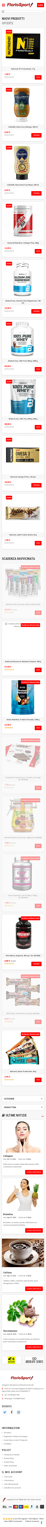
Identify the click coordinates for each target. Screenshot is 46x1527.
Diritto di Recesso (10, 1466)
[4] (11, 77)
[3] (9, 77)
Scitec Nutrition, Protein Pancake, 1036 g (23, 720)
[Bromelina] (23, 1194)
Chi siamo (7, 1433)
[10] (14, 1519)
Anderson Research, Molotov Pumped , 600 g (23, 661)
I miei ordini (8, 1477)
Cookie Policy (9, 1462)
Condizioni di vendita (11, 1455)
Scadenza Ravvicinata (18, 559)
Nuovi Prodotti (13, 19)
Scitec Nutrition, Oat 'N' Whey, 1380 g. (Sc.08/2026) (23, 896)
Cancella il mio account (12, 1488)
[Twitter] (5, 1412)
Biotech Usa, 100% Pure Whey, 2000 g (23, 361)
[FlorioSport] (20, 5)
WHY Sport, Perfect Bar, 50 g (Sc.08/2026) (23, 1013)
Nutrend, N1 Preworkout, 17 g (23, 69)
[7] (10, 1519)
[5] (13, 77)
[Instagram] (18, 1412)
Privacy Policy (9, 1458)
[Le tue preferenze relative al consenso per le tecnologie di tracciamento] (41, 1522)
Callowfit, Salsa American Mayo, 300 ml (23, 185)
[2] (7, 77)
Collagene (8, 1156)
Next (44, 1360)
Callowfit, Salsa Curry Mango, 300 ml (23, 127)
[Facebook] (11, 1412)
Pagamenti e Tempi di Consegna (15, 1436)
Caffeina (7, 1272)
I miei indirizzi (9, 1480)
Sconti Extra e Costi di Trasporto (15, 1440)
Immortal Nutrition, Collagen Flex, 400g (23, 243)
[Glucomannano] (23, 1311)
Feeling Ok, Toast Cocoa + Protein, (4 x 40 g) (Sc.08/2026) (23, 778)
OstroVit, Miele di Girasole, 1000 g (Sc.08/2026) (23, 838)
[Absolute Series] (34, 1360)
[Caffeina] (23, 1253)
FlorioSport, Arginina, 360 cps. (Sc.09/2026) (23, 956)
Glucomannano (10, 1331)
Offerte (7, 23)
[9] (12, 1519)
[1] (5, 77)
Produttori (10, 1107)
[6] (9, 1519)
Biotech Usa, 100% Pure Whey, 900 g (23, 419)
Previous (2, 1360)
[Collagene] (23, 1136)
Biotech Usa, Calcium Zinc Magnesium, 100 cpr (23, 302)
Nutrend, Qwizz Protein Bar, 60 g (23, 1071)
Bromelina (8, 1214)
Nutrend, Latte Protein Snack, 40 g (23, 535)
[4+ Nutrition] (11, 1360)
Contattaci (7, 1444)
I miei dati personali (11, 1484)
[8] (11, 1519)
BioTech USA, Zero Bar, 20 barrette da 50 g (23, 604)
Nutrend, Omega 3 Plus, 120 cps (23, 477)
